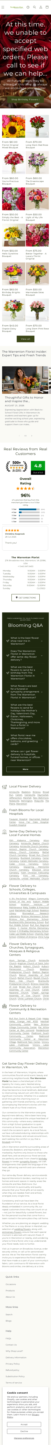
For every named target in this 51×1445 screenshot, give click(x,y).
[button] (34, 7)
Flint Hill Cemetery (35, 875)
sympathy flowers (28, 1161)
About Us (10, 1297)
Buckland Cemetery (31, 858)
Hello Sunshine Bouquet (10, 254)
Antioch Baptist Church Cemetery (29, 849)
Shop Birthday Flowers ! (25, 99)
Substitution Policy (15, 1376)
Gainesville (30, 795)
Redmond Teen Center (28, 1042)
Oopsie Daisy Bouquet (9, 329)
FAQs (8, 1338)
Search (9, 1314)
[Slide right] (32, 436)
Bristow (37, 792)
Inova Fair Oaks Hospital (33, 822)
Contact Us (11, 1345)
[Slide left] (19, 436)
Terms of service (14, 1382)
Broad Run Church (29, 987)
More (25, 769)
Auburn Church (31, 966)
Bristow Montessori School (34, 916)
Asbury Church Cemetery (24, 852)
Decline (24, 1431)
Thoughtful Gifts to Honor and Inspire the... (24, 399)
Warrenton (21, 803)
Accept (24, 1424)
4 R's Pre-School (18, 898)
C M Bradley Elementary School (32, 931)
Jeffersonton (15, 798)
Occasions (11, 1284)
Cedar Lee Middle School (21, 934)
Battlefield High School (27, 910)
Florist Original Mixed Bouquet (10, 146)
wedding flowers (22, 1229)
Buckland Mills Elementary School (26, 922)
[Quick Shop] (28, 7)
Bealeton (26, 792)
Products (10, 1290)
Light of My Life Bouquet (34, 218)
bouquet (6, 1142)
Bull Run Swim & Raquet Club (25, 1018)
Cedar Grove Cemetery (23, 864)
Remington (26, 801)
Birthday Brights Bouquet (11, 293)
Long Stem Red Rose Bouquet (37, 146)
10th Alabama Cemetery (24, 840)
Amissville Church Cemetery (34, 846)
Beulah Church (40, 978)
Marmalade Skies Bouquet (35, 293)
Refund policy (12, 1370)
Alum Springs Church (22, 960)
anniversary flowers (11, 1232)
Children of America (27, 937)
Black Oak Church (21, 981)
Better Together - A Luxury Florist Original (36, 256)
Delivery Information (16, 1357)
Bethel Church (25, 978)
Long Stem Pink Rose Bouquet (37, 329)
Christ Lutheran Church (30, 998)
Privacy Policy (13, 1364)
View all (25, 339)
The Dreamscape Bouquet (35, 182)
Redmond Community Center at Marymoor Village (29, 1039)
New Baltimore (41, 798)
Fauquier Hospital (18, 819)
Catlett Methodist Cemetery (34, 861)
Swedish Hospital (17, 825)
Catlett (18, 795)
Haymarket (42, 795)
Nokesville (14, 801)
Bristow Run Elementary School (29, 919)
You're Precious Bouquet (10, 182)
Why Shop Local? (14, 1351)
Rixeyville (38, 801)
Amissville (14, 792)
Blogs (8, 1321)
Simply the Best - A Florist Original (12, 218)
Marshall (27, 798)
